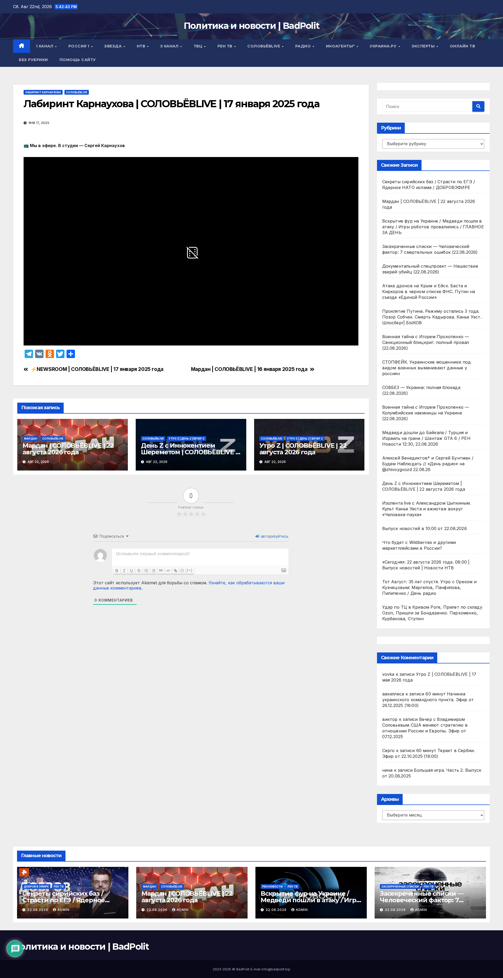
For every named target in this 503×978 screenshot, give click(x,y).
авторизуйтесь (274, 536)
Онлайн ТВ (462, 46)
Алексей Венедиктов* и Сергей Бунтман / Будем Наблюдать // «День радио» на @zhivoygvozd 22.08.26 (428, 463)
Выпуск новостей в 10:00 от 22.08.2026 (424, 528)
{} (182, 570)
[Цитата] (161, 571)
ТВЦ (199, 46)
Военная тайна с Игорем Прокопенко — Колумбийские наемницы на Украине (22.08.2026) (425, 412)
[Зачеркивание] (139, 571)
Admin (63, 910)
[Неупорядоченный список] (153, 571)
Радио (303, 46)
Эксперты (424, 46)
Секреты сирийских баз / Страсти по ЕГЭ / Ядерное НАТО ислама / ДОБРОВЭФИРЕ (72, 900)
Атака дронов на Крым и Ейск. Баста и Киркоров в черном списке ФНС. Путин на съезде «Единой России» (428, 291)
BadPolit (242, 969)
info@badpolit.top (275, 969)
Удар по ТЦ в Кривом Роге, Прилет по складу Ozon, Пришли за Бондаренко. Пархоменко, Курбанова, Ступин (432, 612)
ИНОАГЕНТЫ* (341, 46)
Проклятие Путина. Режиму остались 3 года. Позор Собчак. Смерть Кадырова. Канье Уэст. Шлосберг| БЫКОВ (432, 317)
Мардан (30, 438)
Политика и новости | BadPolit (252, 25)
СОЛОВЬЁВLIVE (264, 46)
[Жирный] (117, 571)
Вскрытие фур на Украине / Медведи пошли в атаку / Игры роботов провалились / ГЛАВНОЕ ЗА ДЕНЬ (433, 226)
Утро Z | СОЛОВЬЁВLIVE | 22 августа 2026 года (303, 449)
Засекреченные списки (400, 886)
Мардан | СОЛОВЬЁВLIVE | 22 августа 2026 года (68, 449)
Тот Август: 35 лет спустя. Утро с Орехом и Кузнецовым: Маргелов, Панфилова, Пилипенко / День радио (429, 587)
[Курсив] (124, 571)
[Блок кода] (168, 571)
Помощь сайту (77, 59)
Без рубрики (33, 59)
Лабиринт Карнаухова (43, 92)
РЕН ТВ (225, 46)
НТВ (141, 46)
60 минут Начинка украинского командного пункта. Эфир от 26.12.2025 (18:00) (428, 699)
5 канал (170, 46)
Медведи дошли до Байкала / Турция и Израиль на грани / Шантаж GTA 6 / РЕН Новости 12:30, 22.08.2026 (426, 438)
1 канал (45, 46)
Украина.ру (384, 46)
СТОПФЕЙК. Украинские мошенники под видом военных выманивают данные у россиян (426, 367)
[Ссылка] (175, 571)
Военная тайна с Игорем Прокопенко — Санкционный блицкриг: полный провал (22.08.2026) (425, 342)
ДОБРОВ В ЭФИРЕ (36, 886)
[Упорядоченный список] (146, 571)
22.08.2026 (38, 910)
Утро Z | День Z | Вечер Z (187, 438)
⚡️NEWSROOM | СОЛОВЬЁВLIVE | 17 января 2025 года (97, 369)
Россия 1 (79, 46)
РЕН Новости (272, 886)
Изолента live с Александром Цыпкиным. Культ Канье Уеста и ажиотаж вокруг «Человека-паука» (426, 508)
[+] (190, 570)
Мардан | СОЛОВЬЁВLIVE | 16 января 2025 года (249, 369)
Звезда (113, 46)
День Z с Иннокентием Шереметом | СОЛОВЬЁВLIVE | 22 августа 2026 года (189, 452)
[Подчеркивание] (131, 571)
